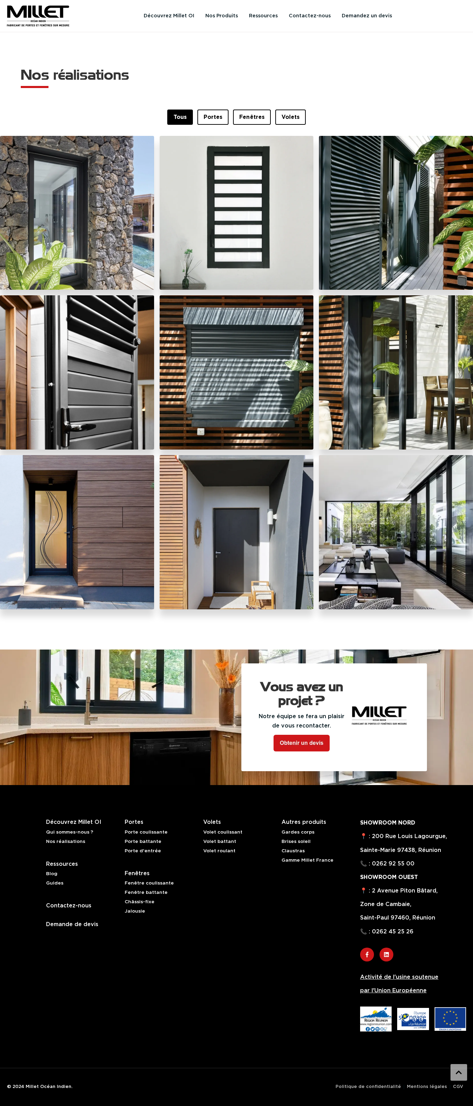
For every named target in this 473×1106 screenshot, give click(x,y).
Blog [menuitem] (51, 873)
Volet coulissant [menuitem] (222, 832)
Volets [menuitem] (212, 822)
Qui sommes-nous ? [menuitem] (69, 832)
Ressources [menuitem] (263, 15)
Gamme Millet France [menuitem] (307, 860)
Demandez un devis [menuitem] (367, 15)
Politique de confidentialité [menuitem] (368, 1087)
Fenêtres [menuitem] (137, 873)
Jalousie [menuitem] (135, 911)
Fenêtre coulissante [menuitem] (149, 883)
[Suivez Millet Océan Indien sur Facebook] (367, 954)
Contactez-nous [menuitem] (310, 15)
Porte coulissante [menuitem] (146, 832)
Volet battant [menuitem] (219, 841)
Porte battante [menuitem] (143, 841)
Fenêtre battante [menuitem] (146, 892)
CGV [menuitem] (458, 1087)
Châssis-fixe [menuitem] (139, 901)
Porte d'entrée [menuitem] (143, 850)
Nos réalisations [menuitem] (65, 841)
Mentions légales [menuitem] (427, 1087)
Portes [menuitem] (134, 822)
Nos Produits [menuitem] (221, 15)
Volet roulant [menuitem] (219, 850)
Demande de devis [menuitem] (72, 924)
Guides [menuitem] (54, 883)
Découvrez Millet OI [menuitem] (169, 15)
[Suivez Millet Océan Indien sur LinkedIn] (386, 954)
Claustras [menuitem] (293, 850)
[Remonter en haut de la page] (458, 1072)
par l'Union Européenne (393, 990)
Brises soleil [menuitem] (296, 841)
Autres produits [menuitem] (304, 822)
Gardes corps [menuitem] (298, 832)
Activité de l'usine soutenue (399, 977)
